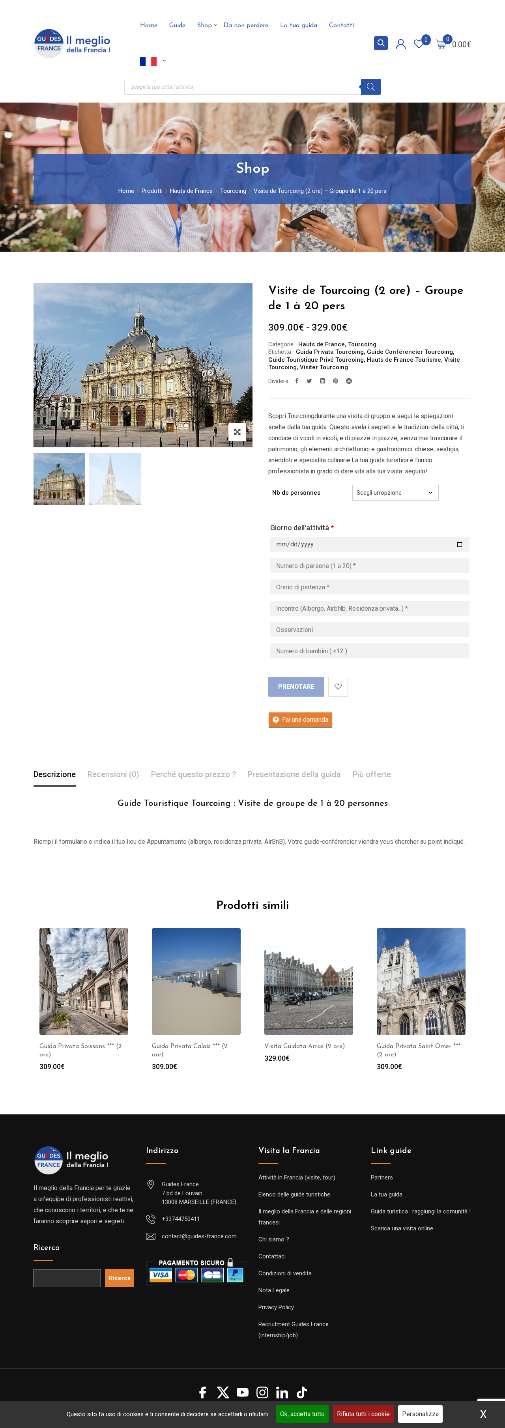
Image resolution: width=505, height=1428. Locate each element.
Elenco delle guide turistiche (294, 1194)
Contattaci (272, 1256)
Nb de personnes (296, 492)
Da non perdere (246, 25)
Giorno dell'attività (302, 527)
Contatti (341, 25)
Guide (177, 25)
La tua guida (298, 25)
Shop (204, 25)
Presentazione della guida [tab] (294, 774)
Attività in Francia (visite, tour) (296, 1177)
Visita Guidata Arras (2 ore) (304, 1046)
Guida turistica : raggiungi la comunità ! (421, 1211)
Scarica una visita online (402, 1228)
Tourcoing (362, 344)
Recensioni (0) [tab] (113, 774)
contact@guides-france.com (199, 1236)
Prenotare (296, 686)
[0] (441, 43)
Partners (382, 1177)
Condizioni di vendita (285, 1273)
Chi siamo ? (273, 1239)
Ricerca (47, 1248)
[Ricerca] (371, 87)
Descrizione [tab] (55, 774)
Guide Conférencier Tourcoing (410, 351)
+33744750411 (181, 1218)
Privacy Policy (276, 1307)
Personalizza (420, 1414)
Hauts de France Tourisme (404, 359)
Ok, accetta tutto (302, 1414)
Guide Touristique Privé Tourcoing (316, 359)
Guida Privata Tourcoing (330, 351)
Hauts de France (321, 344)
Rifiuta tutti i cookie (363, 1414)
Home (148, 25)
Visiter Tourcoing (324, 367)
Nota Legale (274, 1290)
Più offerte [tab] (372, 774)
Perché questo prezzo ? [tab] (193, 774)
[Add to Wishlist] (338, 687)
